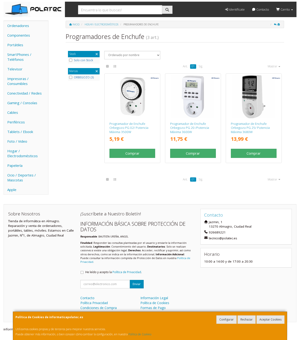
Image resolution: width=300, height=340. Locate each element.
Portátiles (15, 44)
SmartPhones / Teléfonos (19, 57)
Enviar (137, 284)
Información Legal (154, 298)
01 (193, 66)
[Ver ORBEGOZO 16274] (132, 96)
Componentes (18, 35)
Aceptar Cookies (270, 319)
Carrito (285, 9)
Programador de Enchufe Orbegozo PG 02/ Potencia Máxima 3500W (128, 128)
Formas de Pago (153, 308)
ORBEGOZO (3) (84, 77)
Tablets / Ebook (20, 131)
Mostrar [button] (273, 66)
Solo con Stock (83, 60)
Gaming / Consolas (22, 102)
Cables (12, 112)
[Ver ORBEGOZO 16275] (193, 96)
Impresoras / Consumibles (18, 81)
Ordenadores (18, 25)
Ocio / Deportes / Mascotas (21, 177)
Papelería (14, 165)
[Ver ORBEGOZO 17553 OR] (254, 96)
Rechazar (246, 319)
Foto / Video (17, 141)
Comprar (132, 153)
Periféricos (16, 122)
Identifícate (236, 9)
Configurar (226, 319)
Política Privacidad (94, 303)
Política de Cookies (139, 334)
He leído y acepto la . (113, 272)
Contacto (262, 9)
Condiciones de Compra (98, 308)
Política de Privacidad (126, 272)
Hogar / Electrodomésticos (22, 153)
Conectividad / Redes (24, 93)
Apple (11, 189)
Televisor (14, 69)
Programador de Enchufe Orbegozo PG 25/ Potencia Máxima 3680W (250, 128)
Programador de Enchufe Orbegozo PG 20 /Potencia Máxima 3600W (189, 128)
